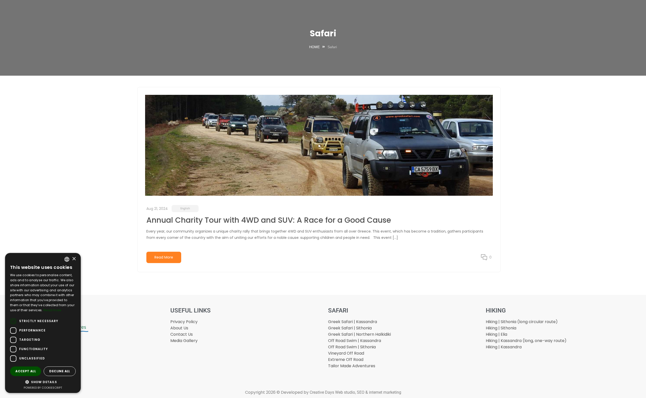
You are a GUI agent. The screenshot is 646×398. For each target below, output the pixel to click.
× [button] (74, 259)
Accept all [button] (25, 371)
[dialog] (43, 323)
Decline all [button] (59, 371)
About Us (179, 328)
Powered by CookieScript (43, 388)
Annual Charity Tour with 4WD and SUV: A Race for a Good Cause (268, 220)
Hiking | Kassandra (504, 347)
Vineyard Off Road (346, 353)
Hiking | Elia (496, 334)
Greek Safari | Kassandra (352, 322)
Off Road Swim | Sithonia (352, 347)
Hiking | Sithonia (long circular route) (522, 322)
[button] (43, 381)
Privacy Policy (184, 322)
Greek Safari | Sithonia (350, 328)
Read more (52, 310)
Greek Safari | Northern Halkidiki (359, 334)
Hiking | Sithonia (501, 328)
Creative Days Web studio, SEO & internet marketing (355, 392)
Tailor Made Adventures (351, 366)
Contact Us (181, 334)
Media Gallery (184, 341)
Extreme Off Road (345, 359)
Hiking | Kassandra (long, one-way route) (526, 341)
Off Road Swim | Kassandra (354, 341)
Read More (163, 257)
